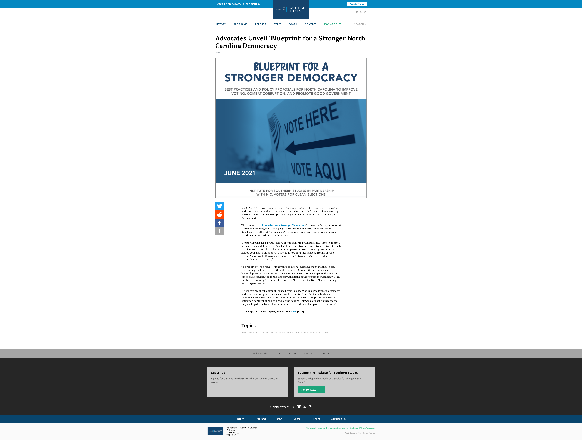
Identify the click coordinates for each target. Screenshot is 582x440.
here (294, 311)
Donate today (357, 3)
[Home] (291, 9)
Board (293, 24)
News (278, 353)
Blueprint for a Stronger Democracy (284, 225)
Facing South (333, 24)
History (220, 24)
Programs (240, 24)
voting (260, 332)
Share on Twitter (219, 206)
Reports (260, 24)
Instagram (365, 12)
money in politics (289, 332)
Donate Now (308, 390)
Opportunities (338, 418)
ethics (304, 332)
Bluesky (357, 12)
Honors (315, 418)
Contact (311, 24)
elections (271, 332)
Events (292, 353)
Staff (277, 24)
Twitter (361, 12)
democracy (247, 332)
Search (359, 24)
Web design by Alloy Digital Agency (360, 433)
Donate (325, 353)
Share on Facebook (219, 223)
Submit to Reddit (219, 214)
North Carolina (319, 332)
